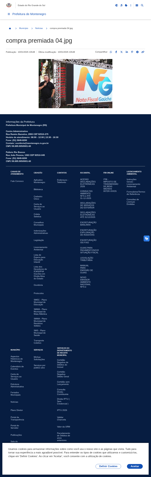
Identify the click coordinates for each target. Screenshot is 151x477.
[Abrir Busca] (142, 5)
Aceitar (135, 466)
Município (23, 28)
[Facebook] (116, 52)
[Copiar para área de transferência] (142, 52)
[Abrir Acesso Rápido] (130, 5)
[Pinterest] (132, 52)
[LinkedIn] (126, 52)
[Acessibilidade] (121, 5)
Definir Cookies (108, 466)
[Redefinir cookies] (126, 5)
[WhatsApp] (111, 52)
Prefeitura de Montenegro (29, 14)
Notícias (39, 28)
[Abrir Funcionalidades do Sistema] (136, 5)
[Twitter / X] (121, 52)
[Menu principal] (9, 14)
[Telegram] (137, 52)
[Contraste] (116, 5)
